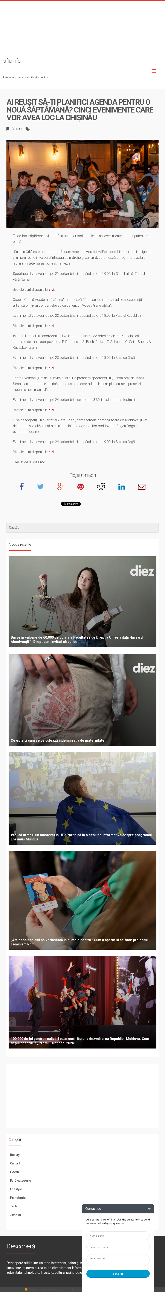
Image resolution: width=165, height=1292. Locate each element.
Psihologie (18, 1197)
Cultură (17, 129)
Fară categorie (20, 1180)
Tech (13, 1206)
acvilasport (45, 1289)
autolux (67, 1289)
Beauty (15, 1155)
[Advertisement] (82, 31)
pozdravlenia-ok (81, 1289)
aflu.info (33, 1289)
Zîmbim (15, 1215)
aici (51, 290)
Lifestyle (16, 1189)
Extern (14, 1172)
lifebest (57, 1289)
